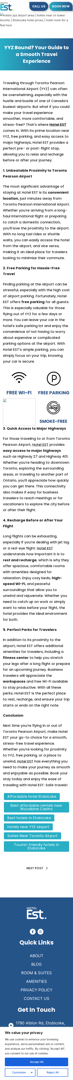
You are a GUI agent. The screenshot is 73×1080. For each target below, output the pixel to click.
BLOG (36, 964)
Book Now (61, 6)
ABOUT (36, 955)
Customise (19, 1072)
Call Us (39, 6)
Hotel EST (57, 124)
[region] (36, 1053)
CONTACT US (36, 998)
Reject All (53, 1072)
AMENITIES (36, 981)
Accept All (36, 1061)
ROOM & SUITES (36, 973)
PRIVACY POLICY (36, 990)
